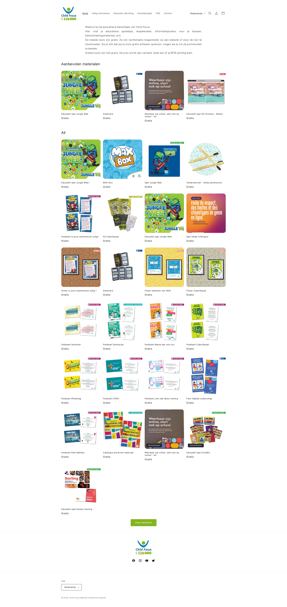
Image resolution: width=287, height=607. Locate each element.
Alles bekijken (143, 522)
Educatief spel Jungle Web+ (75, 182)
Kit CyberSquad (111, 236)
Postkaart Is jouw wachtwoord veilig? (80, 236)
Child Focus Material (78, 598)
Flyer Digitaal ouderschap (199, 398)
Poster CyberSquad (196, 290)
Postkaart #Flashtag (71, 398)
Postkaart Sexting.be (113, 344)
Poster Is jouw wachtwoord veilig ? (79, 290)
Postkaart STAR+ (111, 398)
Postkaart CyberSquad (197, 344)
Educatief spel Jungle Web (74, 114)
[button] (210, 13)
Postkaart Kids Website (72, 452)
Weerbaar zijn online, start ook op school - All (162, 115)
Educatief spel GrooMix (198, 452)
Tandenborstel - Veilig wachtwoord (204, 182)
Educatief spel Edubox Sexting (76, 509)
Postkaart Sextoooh (71, 344)
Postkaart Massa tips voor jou (159, 344)
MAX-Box (108, 182)
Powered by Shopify (97, 598)
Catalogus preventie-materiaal (118, 452)
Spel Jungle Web (153, 182)
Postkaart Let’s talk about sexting (161, 398)
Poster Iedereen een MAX (158, 290)
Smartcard (108, 114)
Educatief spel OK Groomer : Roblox (204, 114)
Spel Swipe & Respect (197, 236)
